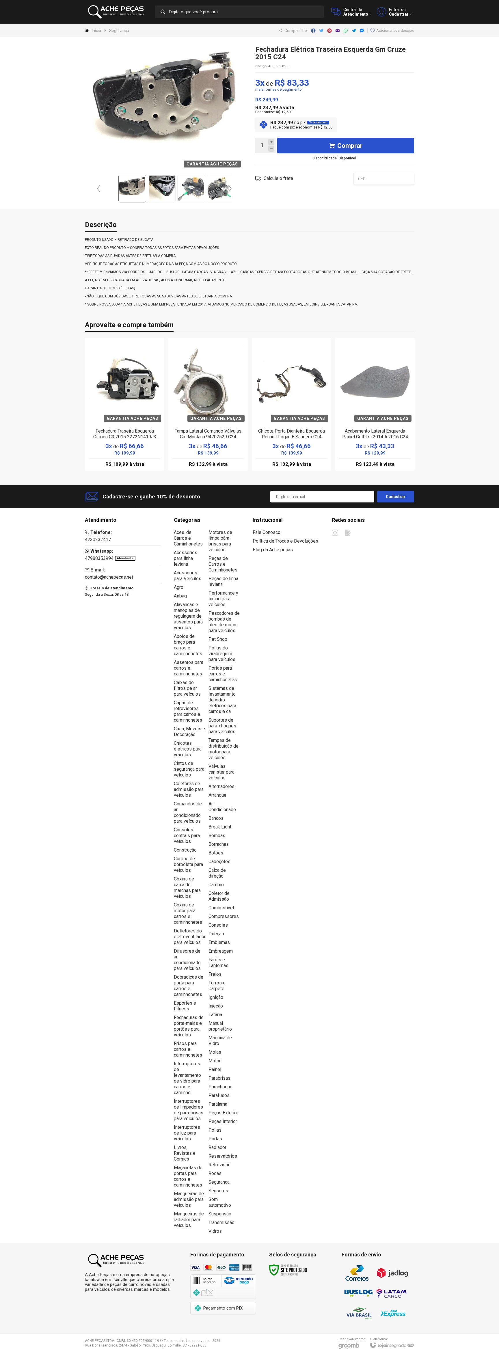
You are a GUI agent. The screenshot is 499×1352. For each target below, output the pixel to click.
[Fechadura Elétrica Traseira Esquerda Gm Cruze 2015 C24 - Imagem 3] (191, 188)
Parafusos (219, 1095)
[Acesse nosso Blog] (348, 533)
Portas (215, 1138)
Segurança (119, 30)
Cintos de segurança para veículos (189, 769)
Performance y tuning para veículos (223, 598)
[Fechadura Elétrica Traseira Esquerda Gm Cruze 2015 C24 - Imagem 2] (162, 188)
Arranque (217, 795)
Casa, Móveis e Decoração (189, 731)
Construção (185, 850)
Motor (214, 1061)
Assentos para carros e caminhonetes (188, 668)
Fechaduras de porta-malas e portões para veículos (189, 1026)
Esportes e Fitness (185, 1006)
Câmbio (216, 884)
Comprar (349, 145)
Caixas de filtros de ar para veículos (187, 688)
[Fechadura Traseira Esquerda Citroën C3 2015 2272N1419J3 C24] (124, 404)
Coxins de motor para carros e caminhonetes (188, 913)
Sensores (218, 1190)
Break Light (219, 827)
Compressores (223, 916)
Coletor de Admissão (219, 896)
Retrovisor (219, 1164)
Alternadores (221, 786)
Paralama (217, 1104)
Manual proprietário (220, 1026)
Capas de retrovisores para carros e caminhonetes (188, 711)
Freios (214, 974)
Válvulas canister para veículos (221, 772)
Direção (216, 933)
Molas (214, 1052)
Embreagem (220, 951)
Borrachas (218, 844)
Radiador (217, 1147)
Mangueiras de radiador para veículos (189, 1219)
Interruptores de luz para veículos (187, 1132)
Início (96, 30)
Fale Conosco (266, 532)
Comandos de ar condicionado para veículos (188, 812)
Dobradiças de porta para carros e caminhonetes (188, 985)
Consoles (218, 925)
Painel (214, 1069)
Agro (178, 587)
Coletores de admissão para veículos (189, 789)
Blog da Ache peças (273, 549)
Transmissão (221, 1222)
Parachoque (220, 1087)
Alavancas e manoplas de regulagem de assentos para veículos (188, 616)
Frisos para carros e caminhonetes (188, 1049)
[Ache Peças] (116, 12)
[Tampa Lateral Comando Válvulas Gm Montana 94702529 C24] (208, 404)
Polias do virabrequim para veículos (221, 653)
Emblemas (219, 942)
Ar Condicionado (222, 806)
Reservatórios (222, 1156)
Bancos (216, 818)
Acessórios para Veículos (187, 575)
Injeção (215, 1006)
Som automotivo (219, 1202)
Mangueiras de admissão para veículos (189, 1199)
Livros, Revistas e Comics (184, 1153)
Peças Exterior (223, 1113)
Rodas (214, 1173)
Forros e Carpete (217, 985)
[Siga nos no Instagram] (335, 533)
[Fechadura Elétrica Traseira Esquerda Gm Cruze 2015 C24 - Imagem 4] (220, 188)
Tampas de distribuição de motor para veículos (223, 749)
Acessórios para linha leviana (185, 558)
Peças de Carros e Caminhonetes (222, 564)
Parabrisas (219, 1078)
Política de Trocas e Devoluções (285, 541)
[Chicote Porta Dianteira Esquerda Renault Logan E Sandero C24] (291, 404)
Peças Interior (222, 1121)
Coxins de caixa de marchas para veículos (187, 887)
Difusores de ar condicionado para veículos (187, 959)
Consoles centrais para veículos (187, 835)
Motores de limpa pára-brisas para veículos (220, 541)
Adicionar (134, 433)
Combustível (221, 907)
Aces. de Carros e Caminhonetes (188, 538)
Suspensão (219, 1214)
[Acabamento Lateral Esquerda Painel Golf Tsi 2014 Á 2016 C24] (375, 404)
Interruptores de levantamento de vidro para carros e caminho (187, 1078)
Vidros (215, 1231)
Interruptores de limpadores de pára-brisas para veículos (188, 1109)
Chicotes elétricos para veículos (188, 748)
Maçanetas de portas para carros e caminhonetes (188, 1176)
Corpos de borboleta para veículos (188, 864)
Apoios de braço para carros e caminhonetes (188, 645)
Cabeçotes (219, 861)
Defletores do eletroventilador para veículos (190, 936)
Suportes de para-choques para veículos (222, 725)
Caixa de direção (217, 873)
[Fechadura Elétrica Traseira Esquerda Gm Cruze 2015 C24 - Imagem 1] (132, 188)
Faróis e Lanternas (218, 962)
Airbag (180, 596)
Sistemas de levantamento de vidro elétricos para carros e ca (222, 700)
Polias (214, 1130)
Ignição (215, 997)
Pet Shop (217, 639)
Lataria (215, 1014)
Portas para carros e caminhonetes (222, 673)
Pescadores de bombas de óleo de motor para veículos (224, 621)
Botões (215, 853)
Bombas (216, 835)
